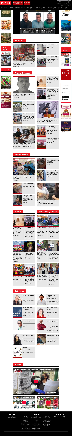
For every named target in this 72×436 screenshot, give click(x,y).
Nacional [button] (38, 7)
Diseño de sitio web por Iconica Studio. (52, 433)
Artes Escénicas (36, 423)
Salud (25, 427)
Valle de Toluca (36, 428)
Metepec (46, 416)
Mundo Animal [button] (43, 8)
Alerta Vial (46, 427)
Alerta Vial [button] (54, 8)
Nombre (63, 92)
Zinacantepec (46, 417)
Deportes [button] (50, 7)
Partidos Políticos (25, 419)
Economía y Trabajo (36, 417)
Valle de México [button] (31, 8)
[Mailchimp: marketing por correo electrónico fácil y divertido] (65, 99)
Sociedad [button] (11, 7)
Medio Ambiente (25, 428)
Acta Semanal (67, 8)
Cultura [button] (17, 7)
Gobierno (25, 417)
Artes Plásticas (36, 424)
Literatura (36, 420)
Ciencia (36, 425)
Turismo (36, 427)
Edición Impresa (12, 417)
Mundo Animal (46, 424)
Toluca (36, 429)
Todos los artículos (60, 8)
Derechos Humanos (25, 429)
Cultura (36, 419)
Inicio (2, 7)
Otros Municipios (46, 420)
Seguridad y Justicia (25, 423)
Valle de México (46, 421)
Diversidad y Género (25, 424)
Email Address (65, 88)
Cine (36, 421)
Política (25, 416)
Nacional (46, 423)
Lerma (46, 419)
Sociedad (25, 421)
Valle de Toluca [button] (24, 7)
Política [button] (6, 7)
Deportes (46, 425)
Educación (25, 425)
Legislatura (25, 420)
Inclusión (36, 416)
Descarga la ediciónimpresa (17, 3)
